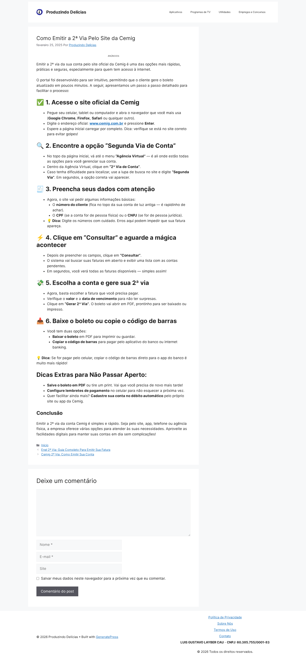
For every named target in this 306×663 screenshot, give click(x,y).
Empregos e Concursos (252, 12)
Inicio (45, 445)
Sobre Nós (225, 623)
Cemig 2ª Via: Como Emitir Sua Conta (67, 454)
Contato (225, 636)
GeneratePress (107, 637)
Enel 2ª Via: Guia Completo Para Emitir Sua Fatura (75, 449)
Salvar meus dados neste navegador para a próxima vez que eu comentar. (103, 578)
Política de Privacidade (225, 617)
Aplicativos (175, 12)
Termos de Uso (225, 630)
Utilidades (224, 12)
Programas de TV (200, 12)
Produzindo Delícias (66, 12)
